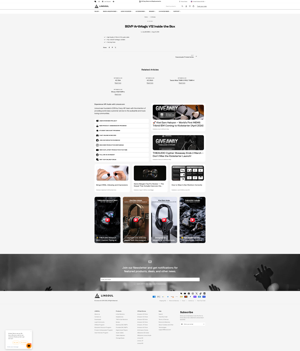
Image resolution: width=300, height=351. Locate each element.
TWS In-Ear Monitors (122, 319)
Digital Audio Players (122, 330)
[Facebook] (113, 1)
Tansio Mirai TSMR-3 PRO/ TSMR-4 (182, 80)
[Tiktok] (201, 294)
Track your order (202, 6)
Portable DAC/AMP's (122, 327)
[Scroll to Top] (297, 342)
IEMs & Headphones (109, 11)
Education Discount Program (103, 327)
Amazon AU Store (142, 327)
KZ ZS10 (150, 80)
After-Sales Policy (151, 284)
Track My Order (163, 317)
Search (161, 314)
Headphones (119, 317)
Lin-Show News (164, 11)
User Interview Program (101, 333)
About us (97, 314)
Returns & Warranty (164, 322)
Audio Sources (126, 11)
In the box (153, 17)
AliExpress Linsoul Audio (144, 335)
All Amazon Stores (142, 330)
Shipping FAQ (162, 300)
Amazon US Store (142, 314)
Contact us (98, 317)
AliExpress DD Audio (143, 333)
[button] (193, 6)
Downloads (98, 319)
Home (146, 17)
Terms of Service (164, 319)
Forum (183, 300)
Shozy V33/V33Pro (118, 92)
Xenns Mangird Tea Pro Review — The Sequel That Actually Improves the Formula (149, 186)
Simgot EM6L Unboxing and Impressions (112, 185)
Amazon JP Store (142, 325)
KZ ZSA (118, 80)
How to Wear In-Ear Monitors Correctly (187, 185)
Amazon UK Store (142, 322)
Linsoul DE (140, 338)
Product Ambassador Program (104, 330)
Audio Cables (120, 333)
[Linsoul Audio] (102, 6)
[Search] (182, 6)
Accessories (140, 11)
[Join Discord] (204, 294)
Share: (105, 47)
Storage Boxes (120, 338)
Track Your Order (201, 300)
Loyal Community (100, 322)
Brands (151, 11)
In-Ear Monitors (120, 314)
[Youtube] (185, 294)
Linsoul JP (140, 341)
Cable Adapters (120, 335)
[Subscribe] (203, 324)
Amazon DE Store (142, 319)
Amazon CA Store (142, 317)
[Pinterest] (95, 1)
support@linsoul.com (165, 330)
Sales (97, 11)
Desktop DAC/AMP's (122, 325)
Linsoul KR (140, 343)
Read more (118, 83)
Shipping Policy (161, 284)
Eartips (118, 322)
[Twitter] (115, 47)
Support (176, 11)
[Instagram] (99, 1)
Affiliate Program (99, 325)
